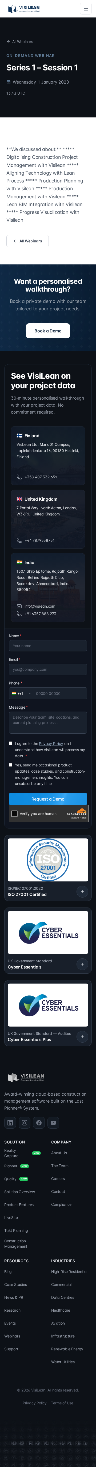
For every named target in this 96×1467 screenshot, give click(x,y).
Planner (15, 1166)
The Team (60, 1165)
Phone (15, 683)
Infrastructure (63, 1336)
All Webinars (22, 41)
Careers (58, 1178)
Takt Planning (16, 1230)
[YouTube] (53, 1123)
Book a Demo (47, 330)
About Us (59, 1152)
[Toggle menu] (86, 9)
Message (18, 707)
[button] (48, 868)
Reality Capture (21, 1153)
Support (11, 1349)
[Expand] (82, 892)
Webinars (12, 1336)
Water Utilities (62, 1362)
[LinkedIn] (10, 1123)
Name (15, 635)
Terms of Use (62, 1403)
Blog (8, 1271)
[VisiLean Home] (23, 8)
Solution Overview (19, 1191)
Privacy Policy (51, 743)
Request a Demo (48, 799)
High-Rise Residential (69, 1271)
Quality (15, 1179)
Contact (58, 1191)
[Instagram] (24, 1123)
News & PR (13, 1297)
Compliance (61, 1204)
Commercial (61, 1284)
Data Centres (62, 1297)
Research (12, 1310)
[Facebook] (39, 1123)
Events (10, 1323)
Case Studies (15, 1284)
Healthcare (60, 1310)
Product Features (19, 1204)
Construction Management (15, 1244)
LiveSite (11, 1217)
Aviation (58, 1323)
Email (14, 659)
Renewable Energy (67, 1349)
